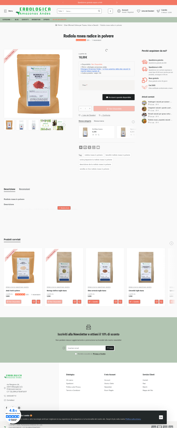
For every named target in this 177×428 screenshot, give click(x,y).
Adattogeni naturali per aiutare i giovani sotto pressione (160, 102)
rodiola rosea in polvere (94, 155)
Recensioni (24, 189)
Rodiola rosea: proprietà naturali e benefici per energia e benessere (160, 120)
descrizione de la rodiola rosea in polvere (95, 164)
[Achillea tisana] (85, 132)
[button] (117, 2)
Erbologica (70, 374)
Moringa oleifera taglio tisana (57, 291)
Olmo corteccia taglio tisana (97, 291)
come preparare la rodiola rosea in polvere (96, 159)
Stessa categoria (85, 121)
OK (161, 417)
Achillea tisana (97, 129)
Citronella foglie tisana (136, 291)
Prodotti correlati (12, 239)
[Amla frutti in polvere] (23, 267)
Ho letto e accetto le (91, 354)
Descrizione (9, 189)
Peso (84, 85)
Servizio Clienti (148, 374)
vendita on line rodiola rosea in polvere (94, 169)
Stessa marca (99, 121)
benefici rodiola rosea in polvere (118, 155)
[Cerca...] (99, 11)
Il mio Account (109, 374)
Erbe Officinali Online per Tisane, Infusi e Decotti (81, 25)
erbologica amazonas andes (97, 67)
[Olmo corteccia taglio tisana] (105, 267)
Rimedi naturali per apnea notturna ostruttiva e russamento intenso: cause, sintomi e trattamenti (160, 114)
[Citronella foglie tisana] (146, 267)
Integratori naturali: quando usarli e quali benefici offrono (160, 108)
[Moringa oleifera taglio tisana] (64, 267)
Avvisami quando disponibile (120, 97)
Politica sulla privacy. (133, 419)
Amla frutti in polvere (13, 291)
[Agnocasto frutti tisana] (123, 132)
